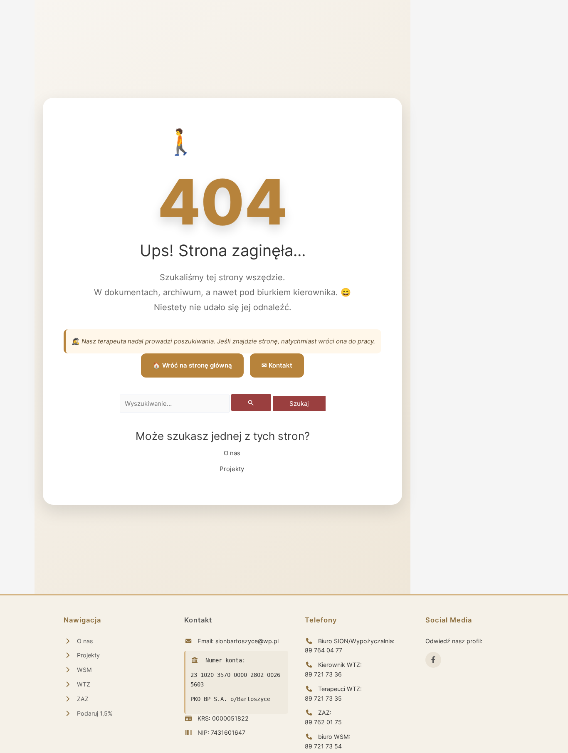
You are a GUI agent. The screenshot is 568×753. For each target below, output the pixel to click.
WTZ (82, 684)
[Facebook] (433, 660)
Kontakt (198, 620)
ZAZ (82, 698)
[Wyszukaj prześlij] (251, 402)
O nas (232, 453)
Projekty (232, 469)
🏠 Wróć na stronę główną (192, 365)
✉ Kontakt (277, 365)
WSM (83, 669)
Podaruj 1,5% (94, 713)
